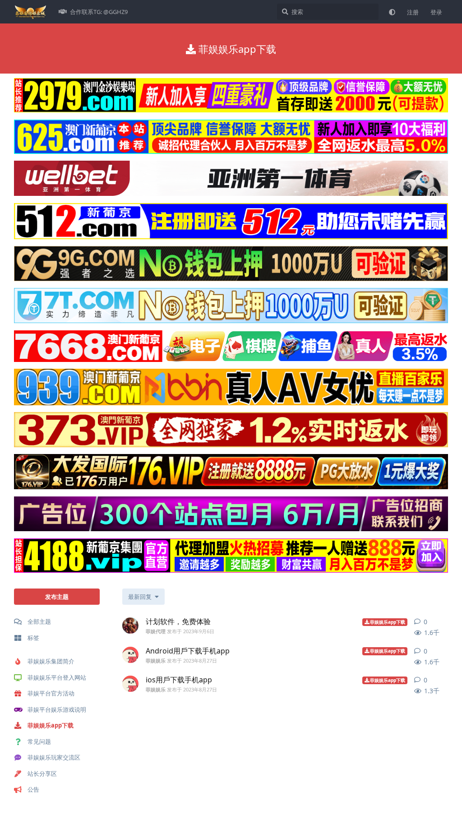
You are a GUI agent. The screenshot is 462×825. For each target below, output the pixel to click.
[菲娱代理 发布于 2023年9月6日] (130, 625)
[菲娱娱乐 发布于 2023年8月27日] (130, 655)
